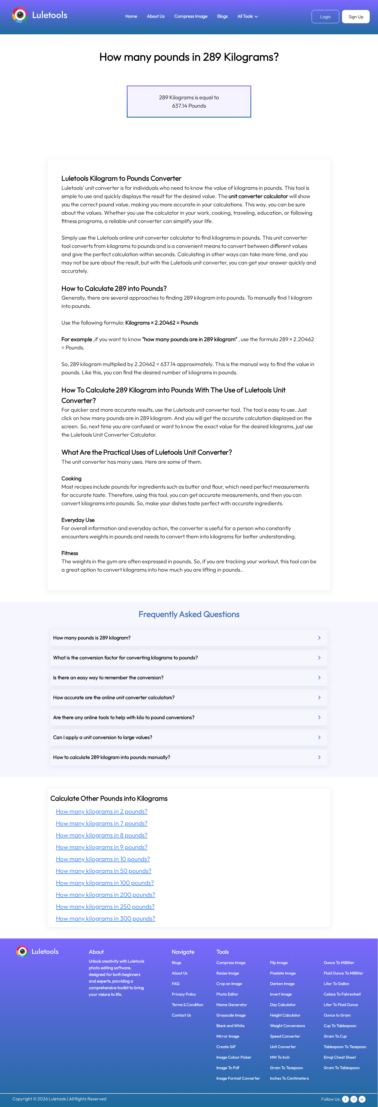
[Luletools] (40, 14)
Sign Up (356, 16)
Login (325, 16)
